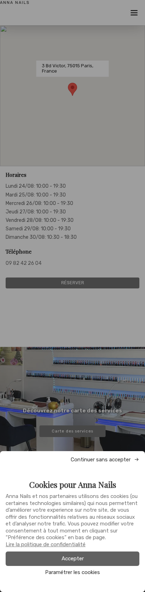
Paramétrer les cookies (72, 572)
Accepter (73, 558)
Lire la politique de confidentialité (46, 544)
